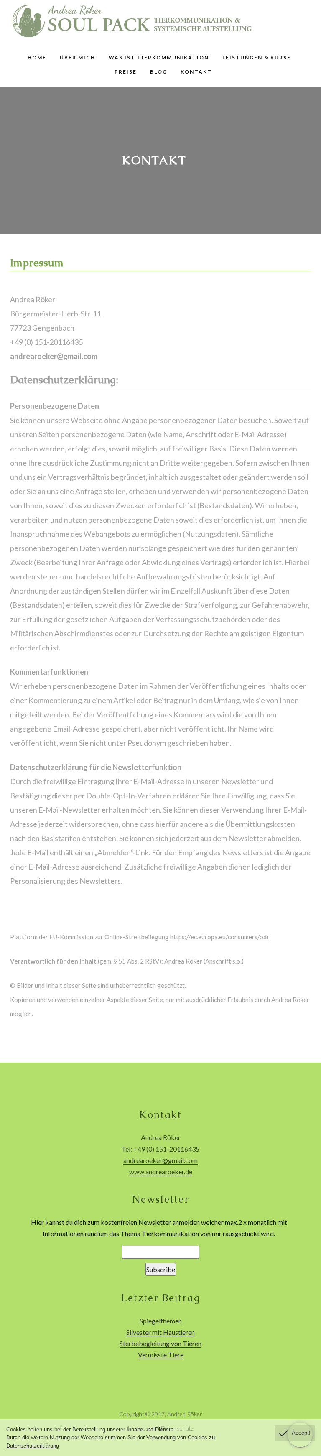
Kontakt (196, 72)
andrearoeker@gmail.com (53, 356)
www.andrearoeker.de (160, 1172)
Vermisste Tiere (160, 1355)
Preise (126, 72)
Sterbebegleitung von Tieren (160, 1343)
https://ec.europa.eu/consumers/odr (219, 937)
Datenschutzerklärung (32, 1446)
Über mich (77, 57)
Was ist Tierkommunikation (159, 57)
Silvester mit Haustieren (160, 1332)
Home (37, 57)
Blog (158, 72)
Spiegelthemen (161, 1321)
